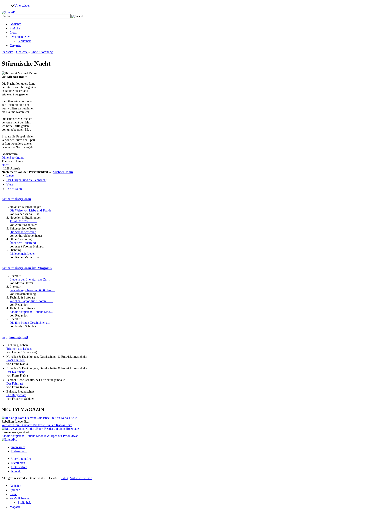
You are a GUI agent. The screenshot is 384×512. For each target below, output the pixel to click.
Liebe (10, 175)
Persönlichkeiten (20, 36)
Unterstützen (22, 5)
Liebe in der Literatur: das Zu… (30, 279)
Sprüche (15, 28)
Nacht (5, 164)
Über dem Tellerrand (23, 242)
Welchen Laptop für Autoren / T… (31, 301)
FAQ (64, 478)
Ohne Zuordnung (42, 52)
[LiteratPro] (9, 12)
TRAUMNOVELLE (23, 221)
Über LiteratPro (21, 458)
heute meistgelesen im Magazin (27, 268)
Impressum (18, 447)
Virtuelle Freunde (81, 478)
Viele (9, 184)
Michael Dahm (63, 172)
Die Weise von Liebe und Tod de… (32, 210)
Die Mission (14, 188)
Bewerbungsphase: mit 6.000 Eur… (32, 290)
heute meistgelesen (16, 199)
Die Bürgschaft (16, 395)
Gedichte (15, 24)
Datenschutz (19, 451)
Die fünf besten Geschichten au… (31, 322)
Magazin (15, 45)
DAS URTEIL (15, 360)
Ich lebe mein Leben (22, 253)
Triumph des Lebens (19, 348)
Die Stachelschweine (23, 232)
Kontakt (16, 471)
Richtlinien (18, 463)
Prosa (13, 32)
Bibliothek (24, 41)
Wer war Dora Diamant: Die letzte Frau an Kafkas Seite (37, 425)
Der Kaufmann (15, 372)
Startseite (7, 52)
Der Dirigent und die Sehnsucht (26, 180)
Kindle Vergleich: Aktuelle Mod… (31, 312)
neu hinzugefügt (15, 337)
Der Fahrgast (14, 383)
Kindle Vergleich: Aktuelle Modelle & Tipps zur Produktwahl (40, 436)
